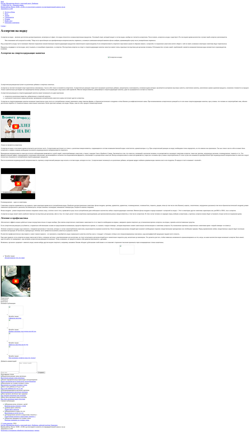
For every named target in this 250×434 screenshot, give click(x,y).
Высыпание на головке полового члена (14, 385)
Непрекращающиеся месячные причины (14, 392)
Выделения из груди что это (14, 413)
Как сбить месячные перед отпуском (13, 399)
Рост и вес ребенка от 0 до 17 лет (12, 388)
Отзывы (7, 19)
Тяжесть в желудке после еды (18, 344)
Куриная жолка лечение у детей (15, 406)
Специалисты (9, 17)
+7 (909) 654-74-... (12, 5)
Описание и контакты (12, 22)
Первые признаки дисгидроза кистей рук (22, 331)
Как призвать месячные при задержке (13, 395)
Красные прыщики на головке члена (17, 420)
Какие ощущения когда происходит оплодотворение (18, 381)
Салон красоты (7, 423)
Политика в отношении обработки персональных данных (20, 430)
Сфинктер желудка (15, 318)
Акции (7, 15)
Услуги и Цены (10, 12)
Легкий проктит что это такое (15, 258)
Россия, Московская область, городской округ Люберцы (19, 3)
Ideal (2, 1)
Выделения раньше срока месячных (13, 378)
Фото (6, 14)
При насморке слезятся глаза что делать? (22, 358)
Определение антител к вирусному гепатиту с (20, 416)
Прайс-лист (8, 21)
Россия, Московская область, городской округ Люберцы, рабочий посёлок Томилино (29, 425)
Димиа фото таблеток (12, 409)
